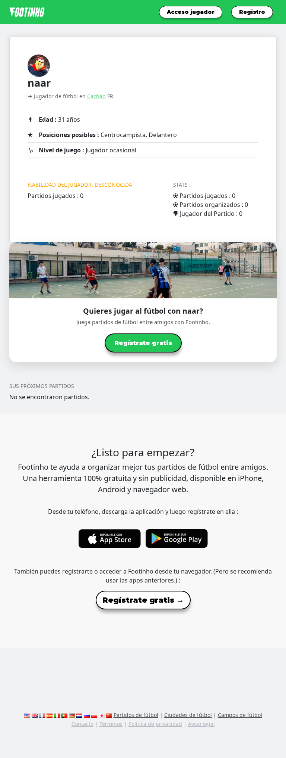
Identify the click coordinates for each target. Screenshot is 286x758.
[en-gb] (35, 714)
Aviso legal (201, 723)
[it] (57, 714)
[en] (27, 714)
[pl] (94, 714)
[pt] (64, 714)
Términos (111, 723)
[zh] (109, 714)
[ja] (102, 714)
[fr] (42, 714)
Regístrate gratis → (143, 600)
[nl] (79, 714)
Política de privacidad (155, 723)
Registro (252, 12)
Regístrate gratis (143, 343)
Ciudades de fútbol (188, 714)
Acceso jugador (190, 12)
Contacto (82, 723)
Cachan (96, 96)
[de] (72, 714)
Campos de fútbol (240, 714)
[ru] (87, 714)
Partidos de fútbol (136, 714)
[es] (50, 714)
